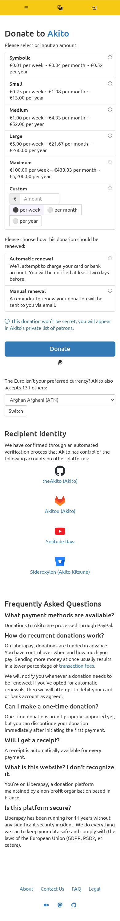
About (26, 889)
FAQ (76, 889)
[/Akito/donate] (94, 7)
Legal (94, 889)
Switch (16, 411)
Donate (60, 348)
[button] (26, 7)
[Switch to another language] (60, 7)
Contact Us (52, 889)
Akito (58, 33)
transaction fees (76, 666)
